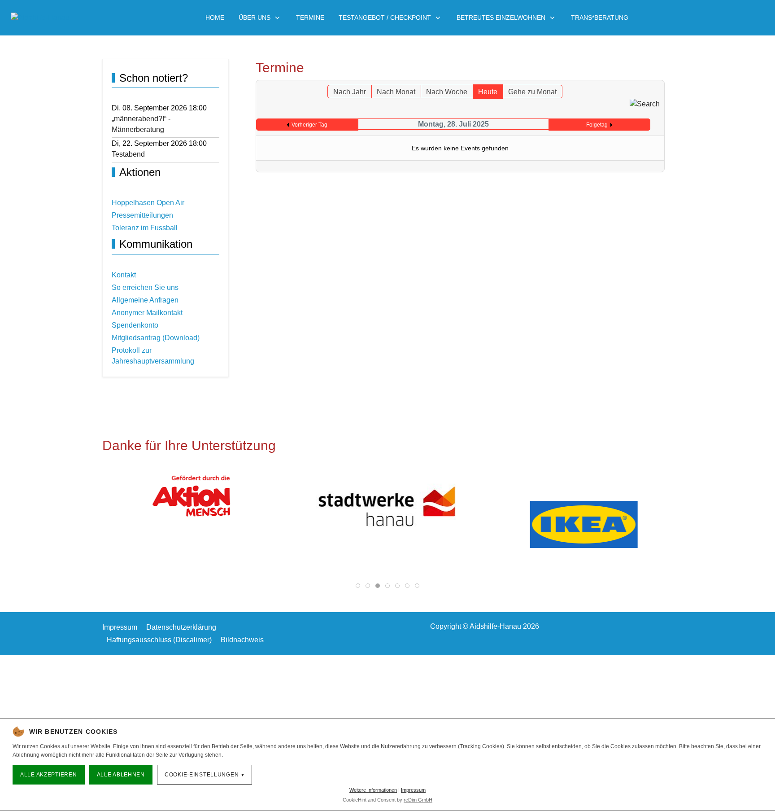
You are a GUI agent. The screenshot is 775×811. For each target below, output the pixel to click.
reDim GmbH (418, 799)
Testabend (128, 154)
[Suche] (645, 103)
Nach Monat (396, 92)
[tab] (358, 585)
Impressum (413, 790)
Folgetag (597, 125)
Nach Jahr (349, 92)
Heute (487, 92)
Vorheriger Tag (309, 125)
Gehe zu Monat (532, 92)
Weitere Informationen (373, 790)
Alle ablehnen (121, 775)
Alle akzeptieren (48, 775)
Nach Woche (446, 92)
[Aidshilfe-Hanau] (40, 18)
